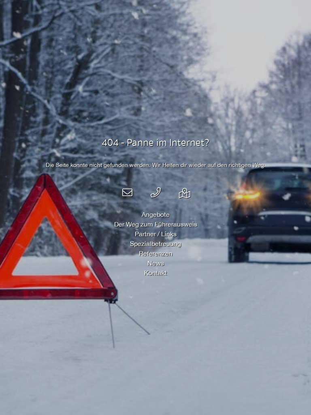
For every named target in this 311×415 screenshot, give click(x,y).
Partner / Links (156, 233)
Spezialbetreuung (155, 243)
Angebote (156, 214)
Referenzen (156, 253)
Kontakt (155, 272)
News (155, 263)
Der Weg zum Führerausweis (155, 224)
